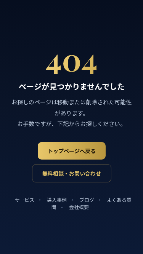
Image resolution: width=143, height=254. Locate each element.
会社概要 (79, 207)
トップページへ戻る (72, 151)
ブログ (86, 200)
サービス (24, 200)
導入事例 (57, 200)
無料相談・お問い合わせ (71, 173)
